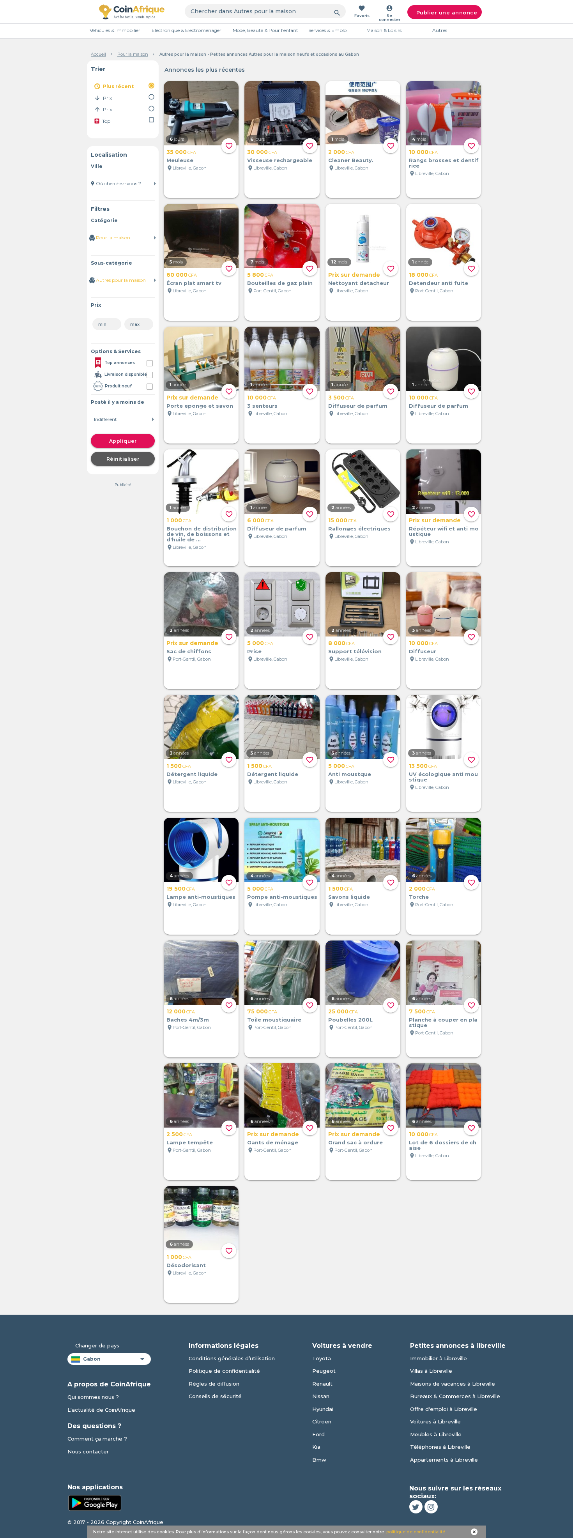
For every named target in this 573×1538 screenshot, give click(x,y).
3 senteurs (262, 405)
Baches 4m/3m (187, 1019)
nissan (320, 1396)
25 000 (343, 1011)
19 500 (180, 888)
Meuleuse (179, 160)
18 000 (423, 274)
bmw (319, 1460)
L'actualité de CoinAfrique (101, 1410)
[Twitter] (416, 1506)
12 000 (180, 1011)
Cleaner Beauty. (350, 160)
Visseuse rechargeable (279, 160)
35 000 (181, 152)
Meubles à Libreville (436, 1434)
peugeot (324, 1371)
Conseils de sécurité (215, 1396)
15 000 (342, 520)
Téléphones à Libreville (440, 1447)
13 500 (423, 765)
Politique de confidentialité (224, 1371)
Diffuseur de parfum (357, 405)
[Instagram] (431, 1506)
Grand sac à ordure (355, 1142)
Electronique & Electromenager (186, 30)
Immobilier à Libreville (438, 1358)
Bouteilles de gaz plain (280, 283)
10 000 (423, 152)
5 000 (260, 643)
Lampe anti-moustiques (200, 897)
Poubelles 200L (350, 1019)
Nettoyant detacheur (358, 283)
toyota (321, 1358)
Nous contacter (88, 1451)
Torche (419, 897)
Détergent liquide (192, 774)
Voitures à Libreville (435, 1421)
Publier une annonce (447, 12)
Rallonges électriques (359, 528)
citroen (321, 1421)
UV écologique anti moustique (443, 776)
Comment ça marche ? (97, 1438)
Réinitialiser (123, 459)
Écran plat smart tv (193, 283)
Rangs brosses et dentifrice (444, 162)
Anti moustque (349, 774)
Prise (254, 651)
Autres (439, 30)
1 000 (178, 520)
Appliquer (123, 441)
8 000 (341, 643)
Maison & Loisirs (383, 30)
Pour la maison (132, 54)
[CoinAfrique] (132, 11)
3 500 (341, 397)
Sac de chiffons (188, 651)
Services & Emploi (328, 30)
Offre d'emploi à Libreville (443, 1409)
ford (318, 1434)
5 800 (260, 274)
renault (322, 1384)
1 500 (178, 765)
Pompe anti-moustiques (282, 897)
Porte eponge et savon (199, 405)
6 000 (260, 520)
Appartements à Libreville (444, 1460)
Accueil (98, 54)
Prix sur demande (354, 274)
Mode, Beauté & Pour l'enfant (265, 30)
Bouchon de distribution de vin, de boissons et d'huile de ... (201, 534)
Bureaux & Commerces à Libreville (455, 1396)
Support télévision (355, 651)
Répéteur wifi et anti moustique (444, 531)
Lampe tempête (189, 1142)
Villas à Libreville (431, 1371)
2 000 (341, 152)
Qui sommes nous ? (93, 1397)
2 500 (179, 1134)
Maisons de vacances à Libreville (452, 1384)
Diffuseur (422, 651)
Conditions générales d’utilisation (232, 1358)
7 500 (422, 1011)
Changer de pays (97, 1345)
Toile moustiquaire (274, 1019)
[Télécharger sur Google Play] (94, 1502)
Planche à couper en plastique (443, 1022)
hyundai (322, 1409)
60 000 (181, 274)
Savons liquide (349, 897)
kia (316, 1447)
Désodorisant (186, 1265)
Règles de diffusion (214, 1384)
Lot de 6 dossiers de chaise (442, 1145)
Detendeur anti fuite (438, 283)
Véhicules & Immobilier (115, 30)
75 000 (262, 1011)
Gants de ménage (272, 1142)
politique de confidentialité (415, 1531)
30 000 (262, 152)
